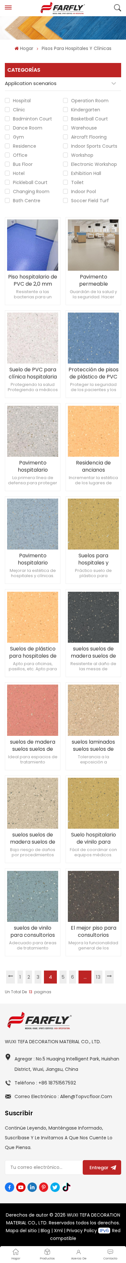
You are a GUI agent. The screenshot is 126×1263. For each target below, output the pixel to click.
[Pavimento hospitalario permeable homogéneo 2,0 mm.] (32, 431)
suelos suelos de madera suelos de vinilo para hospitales (93, 652)
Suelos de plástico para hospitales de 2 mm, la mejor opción (33, 652)
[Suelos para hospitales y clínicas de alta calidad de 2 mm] (93, 524)
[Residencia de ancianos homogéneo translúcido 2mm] (93, 431)
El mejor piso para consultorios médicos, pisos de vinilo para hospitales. (93, 931)
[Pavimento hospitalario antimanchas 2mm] (32, 524)
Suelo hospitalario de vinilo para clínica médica (93, 838)
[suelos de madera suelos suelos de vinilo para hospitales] (32, 710)
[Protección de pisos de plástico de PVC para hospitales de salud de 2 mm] (93, 338)
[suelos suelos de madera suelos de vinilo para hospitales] (93, 617)
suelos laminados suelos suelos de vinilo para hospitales (93, 745)
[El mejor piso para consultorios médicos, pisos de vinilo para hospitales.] (93, 896)
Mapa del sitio (21, 1230)
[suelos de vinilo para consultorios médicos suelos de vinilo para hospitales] (32, 896)
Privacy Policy (82, 1230)
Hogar (26, 48)
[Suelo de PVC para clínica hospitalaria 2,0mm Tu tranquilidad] (32, 338)
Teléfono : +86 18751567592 (45, 1083)
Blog (45, 1230)
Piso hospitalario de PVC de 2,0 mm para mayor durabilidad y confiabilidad (32, 280)
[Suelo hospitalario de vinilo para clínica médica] (93, 803)
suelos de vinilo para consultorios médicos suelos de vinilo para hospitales (32, 931)
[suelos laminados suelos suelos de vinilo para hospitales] (93, 710)
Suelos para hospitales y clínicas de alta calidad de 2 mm (93, 559)
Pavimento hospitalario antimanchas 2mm (33, 559)
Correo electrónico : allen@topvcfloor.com (63, 1096)
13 (98, 976)
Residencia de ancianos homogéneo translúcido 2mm (93, 466)
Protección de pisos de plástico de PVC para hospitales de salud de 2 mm (93, 373)
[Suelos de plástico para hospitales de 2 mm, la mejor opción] (32, 617)
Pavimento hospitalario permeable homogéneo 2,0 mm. (32, 466)
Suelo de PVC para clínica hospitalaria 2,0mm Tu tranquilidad (33, 373)
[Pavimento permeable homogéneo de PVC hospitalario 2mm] (93, 244)
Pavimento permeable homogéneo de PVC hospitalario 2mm (93, 280)
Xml (58, 1230)
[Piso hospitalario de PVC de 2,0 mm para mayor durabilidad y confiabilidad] (32, 244)
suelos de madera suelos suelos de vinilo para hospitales (32, 745)
